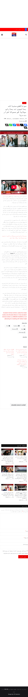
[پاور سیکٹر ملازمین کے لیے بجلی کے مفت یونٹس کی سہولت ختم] (7, 469)
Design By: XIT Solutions (14, 694)
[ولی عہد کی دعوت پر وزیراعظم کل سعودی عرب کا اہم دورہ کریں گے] (7, 487)
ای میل (26, 537)
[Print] (25, 127)
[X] (21, 125)
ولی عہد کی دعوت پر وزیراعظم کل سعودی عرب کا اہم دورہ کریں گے (7, 494)
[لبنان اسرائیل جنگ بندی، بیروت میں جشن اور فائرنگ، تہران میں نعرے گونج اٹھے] (7, 452)
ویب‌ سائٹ (25, 544)
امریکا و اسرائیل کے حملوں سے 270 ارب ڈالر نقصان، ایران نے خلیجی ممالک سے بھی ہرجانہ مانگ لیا (21, 495)
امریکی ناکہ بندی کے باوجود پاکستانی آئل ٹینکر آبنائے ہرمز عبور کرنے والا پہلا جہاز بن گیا (21, 476)
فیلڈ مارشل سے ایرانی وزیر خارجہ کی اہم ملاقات (21, 458)
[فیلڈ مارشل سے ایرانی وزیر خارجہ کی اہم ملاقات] (21, 452)
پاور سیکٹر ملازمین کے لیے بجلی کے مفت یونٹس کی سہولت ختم (7, 475)
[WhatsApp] (10, 125)
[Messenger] (13, 125)
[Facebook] (25, 125)
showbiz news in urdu (18, 405)
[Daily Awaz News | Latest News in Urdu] (14, 34)
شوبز (24, 103)
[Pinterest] (17, 125)
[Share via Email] (6, 125)
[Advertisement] (14, 14)
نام (26, 531)
